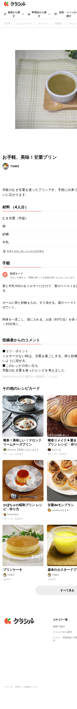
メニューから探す (63, 631)
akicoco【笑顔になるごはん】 (23, 449)
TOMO (14, 166)
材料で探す (59, 626)
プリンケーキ (12, 570)
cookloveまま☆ (60, 510)
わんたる (56, 449)
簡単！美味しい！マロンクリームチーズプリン (22, 442)
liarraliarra (13, 514)
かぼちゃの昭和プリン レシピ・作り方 (22, 507)
